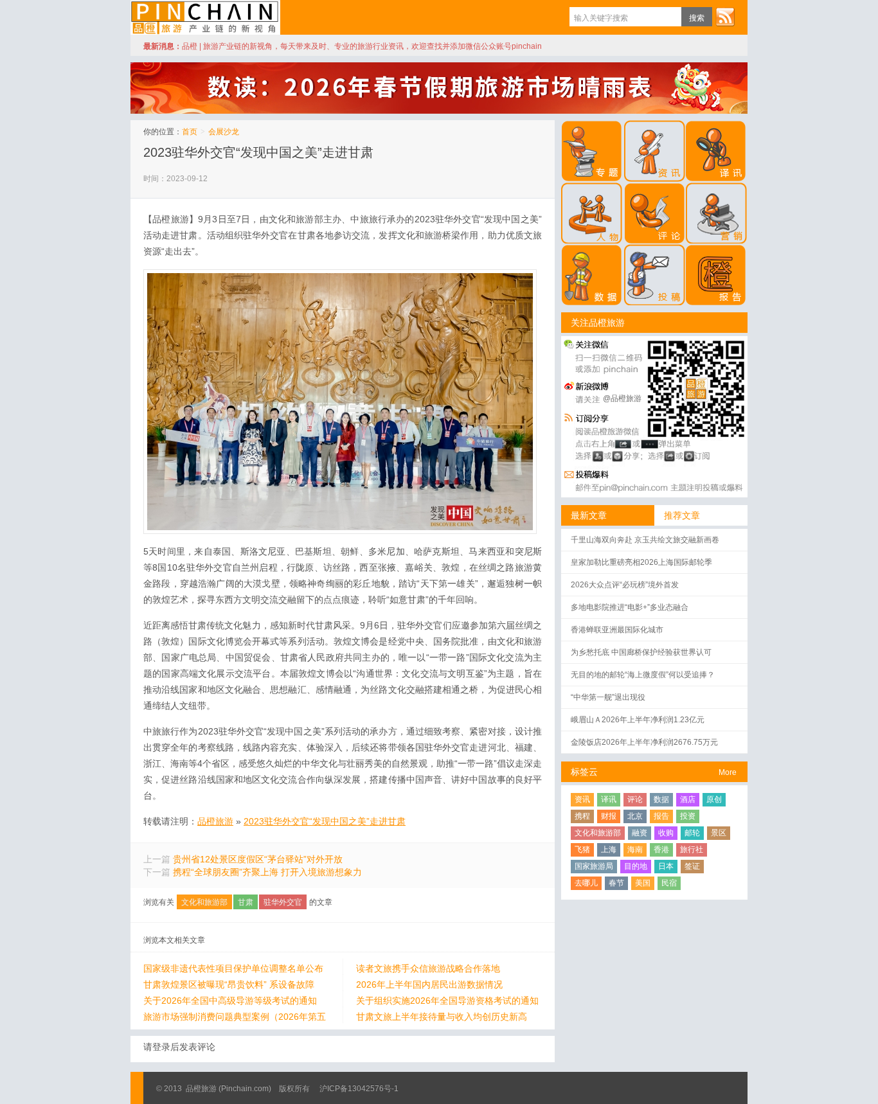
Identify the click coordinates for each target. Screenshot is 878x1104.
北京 (635, 816)
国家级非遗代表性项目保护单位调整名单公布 (233, 968)
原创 (714, 799)
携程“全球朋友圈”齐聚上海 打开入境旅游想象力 (267, 872)
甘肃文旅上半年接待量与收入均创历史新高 (441, 1016)
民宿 (669, 882)
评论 (635, 799)
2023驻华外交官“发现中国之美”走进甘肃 (258, 152)
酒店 (687, 799)
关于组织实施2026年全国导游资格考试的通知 (447, 1000)
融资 (639, 832)
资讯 (582, 799)
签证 (692, 866)
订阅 (725, 16)
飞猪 (582, 849)
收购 (666, 832)
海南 (635, 849)
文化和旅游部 (204, 902)
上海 (608, 849)
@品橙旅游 (622, 398)
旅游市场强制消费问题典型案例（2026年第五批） (234, 1017)
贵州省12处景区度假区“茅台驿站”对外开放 (258, 859)
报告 (661, 816)
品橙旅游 (205, 17)
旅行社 (691, 849)
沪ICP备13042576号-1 (359, 1088)
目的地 (635, 866)
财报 (608, 816)
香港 (661, 849)
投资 (687, 816)
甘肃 (245, 902)
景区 (718, 832)
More (728, 772)
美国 (642, 882)
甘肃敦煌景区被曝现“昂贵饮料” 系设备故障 (228, 984)
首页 (189, 131)
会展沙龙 (223, 131)
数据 (661, 799)
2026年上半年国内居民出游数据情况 (429, 984)
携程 (582, 816)
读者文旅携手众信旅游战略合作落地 (428, 968)
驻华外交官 (283, 902)
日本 (666, 866)
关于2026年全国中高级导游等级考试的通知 (230, 1000)
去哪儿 (586, 882)
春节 (616, 882)
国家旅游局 (594, 866)
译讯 (608, 799)
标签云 (584, 772)
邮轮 (692, 832)
